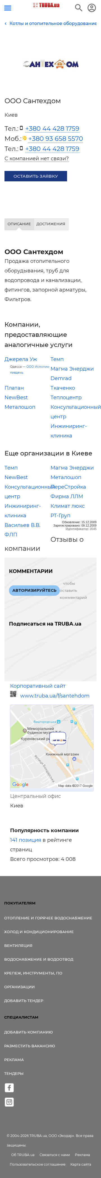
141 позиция (25, 840)
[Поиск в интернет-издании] (79, 8)
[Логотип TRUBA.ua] (46, 5)
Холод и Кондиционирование (39, 931)
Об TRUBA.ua (23, 1155)
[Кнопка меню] (7, 8)
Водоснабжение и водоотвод (38, 959)
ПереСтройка (68, 487)
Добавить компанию (28, 1032)
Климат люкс (67, 506)
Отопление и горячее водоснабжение (48, 918)
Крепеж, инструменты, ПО (33, 973)
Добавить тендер (23, 1000)
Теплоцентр (66, 397)
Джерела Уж (20, 359)
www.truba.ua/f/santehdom (54, 696)
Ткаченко (62, 388)
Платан (14, 388)
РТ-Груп (60, 516)
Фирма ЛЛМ (66, 496)
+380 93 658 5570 (55, 139)
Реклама (14, 1059)
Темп (57, 359)
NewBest (16, 397)
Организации (19, 987)
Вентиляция (18, 945)
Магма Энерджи (72, 369)
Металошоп (19, 407)
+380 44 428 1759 (52, 128)
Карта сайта (80, 1164)
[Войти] (92, 8)
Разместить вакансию (29, 1046)
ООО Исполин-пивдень (30, 369)
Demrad (61, 378)
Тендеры (14, 1073)
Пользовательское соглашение (37, 1164)
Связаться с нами (55, 1155)
